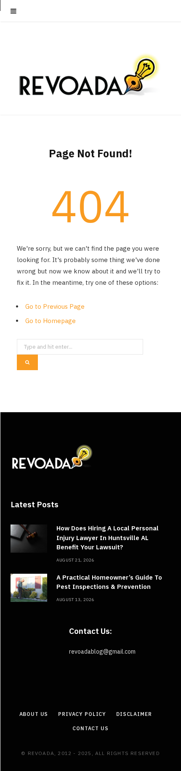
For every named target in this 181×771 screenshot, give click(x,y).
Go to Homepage (50, 321)
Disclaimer (134, 714)
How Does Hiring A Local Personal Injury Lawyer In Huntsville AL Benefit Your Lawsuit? (107, 537)
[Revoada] (90, 74)
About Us (33, 714)
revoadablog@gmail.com (102, 651)
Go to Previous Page (55, 306)
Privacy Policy (82, 714)
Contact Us (90, 728)
